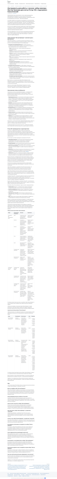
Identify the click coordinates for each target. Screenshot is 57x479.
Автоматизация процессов (30, 3)
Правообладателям (10, 474)
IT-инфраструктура (43, 3)
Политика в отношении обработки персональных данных (18, 473)
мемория (27, 151)
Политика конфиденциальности (44, 473)
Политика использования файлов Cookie (33, 473)
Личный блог (14, 13)
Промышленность (37, 3)
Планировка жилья (22, 3)
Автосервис (16, 3)
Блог (8, 473)
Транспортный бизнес (11, 3)
